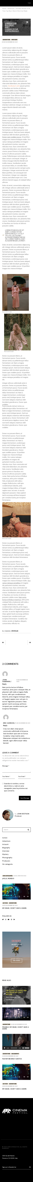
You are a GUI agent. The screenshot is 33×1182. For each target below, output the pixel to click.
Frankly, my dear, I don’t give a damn (9, 642)
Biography (6, 848)
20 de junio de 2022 (19, 875)
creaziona (7, 631)
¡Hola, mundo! (8, 878)
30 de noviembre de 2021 (10, 1056)
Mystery (14, 39)
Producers (6, 861)
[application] (16, 1048)
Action (4, 838)
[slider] (27, 1047)
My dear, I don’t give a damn (14, 908)
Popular (15, 631)
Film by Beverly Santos (24, 642)
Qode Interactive (13, 1147)
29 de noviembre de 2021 (10, 42)
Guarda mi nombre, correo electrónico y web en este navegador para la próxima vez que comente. (16, 787)
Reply (4, 684)
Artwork (5, 844)
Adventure (11, 8)
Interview (5, 851)
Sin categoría (7, 864)
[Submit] (30, 1167)
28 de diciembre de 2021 (10, 905)
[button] (23, 896)
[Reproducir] (5, 1048)
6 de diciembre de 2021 (23, 723)
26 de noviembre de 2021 (19, 1024)
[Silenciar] (23, 1048)
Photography (7, 857)
